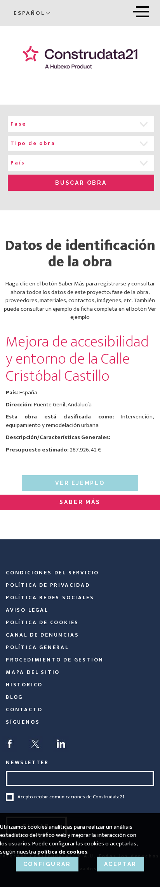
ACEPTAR (120, 864)
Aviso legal (27, 609)
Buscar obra (81, 183)
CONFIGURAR (47, 864)
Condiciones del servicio (52, 572)
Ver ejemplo (80, 483)
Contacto (24, 709)
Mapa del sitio (33, 672)
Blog (14, 697)
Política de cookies (42, 622)
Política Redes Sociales (50, 597)
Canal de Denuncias (42, 634)
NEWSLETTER (27, 762)
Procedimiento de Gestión (55, 659)
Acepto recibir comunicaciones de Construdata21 (70, 797)
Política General (37, 647)
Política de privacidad (48, 585)
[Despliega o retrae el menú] (141, 10)
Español (29, 13)
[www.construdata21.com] (80, 57)
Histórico (24, 684)
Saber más (79, 502)
